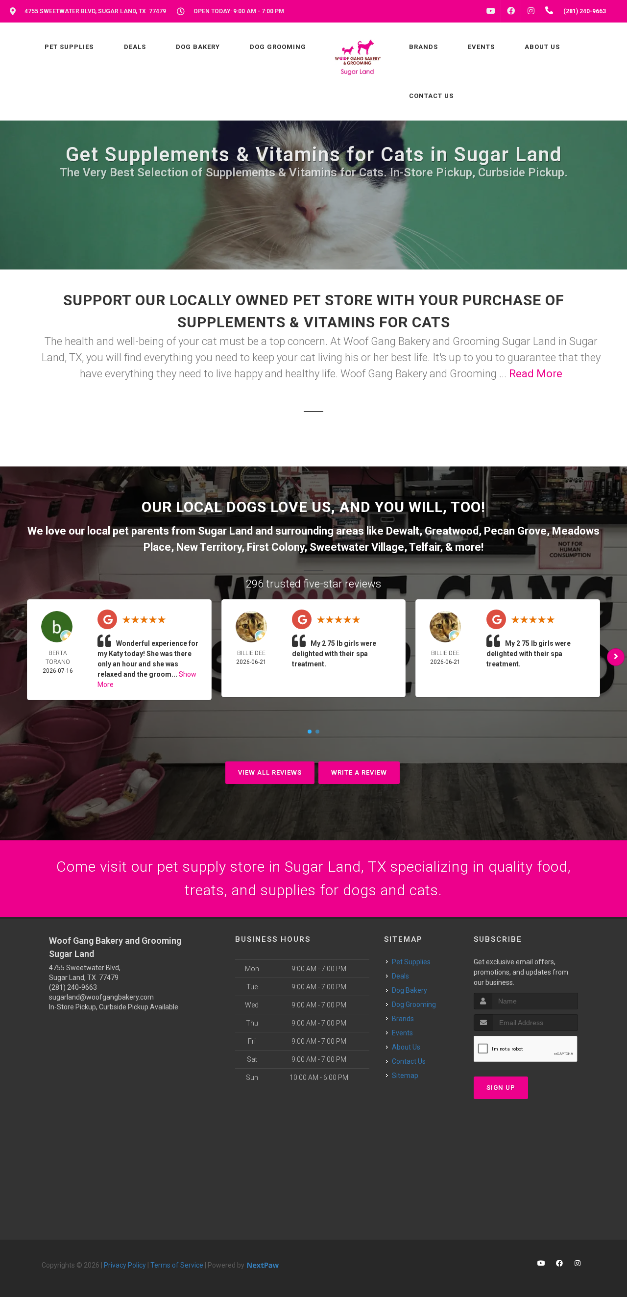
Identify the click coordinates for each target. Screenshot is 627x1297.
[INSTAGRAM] (531, 11)
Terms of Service (176, 1265)
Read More (535, 373)
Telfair (424, 547)
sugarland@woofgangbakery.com (101, 997)
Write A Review (359, 772)
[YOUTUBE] (491, 11)
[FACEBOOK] (511, 11)
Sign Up (500, 1087)
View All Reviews (270, 772)
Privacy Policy (125, 1265)
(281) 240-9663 (73, 987)
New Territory (208, 547)
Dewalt (402, 531)
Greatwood (452, 531)
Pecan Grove (515, 531)
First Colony (275, 547)
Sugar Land (225, 531)
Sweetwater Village (357, 547)
